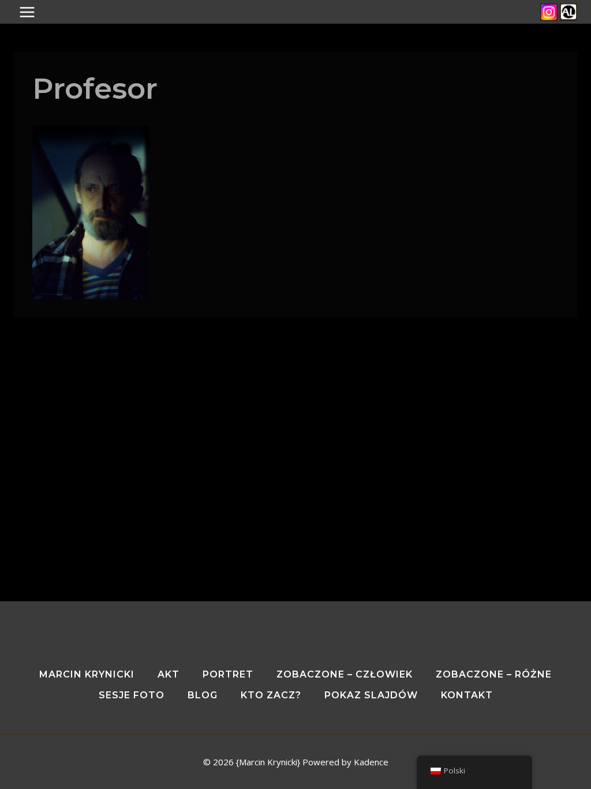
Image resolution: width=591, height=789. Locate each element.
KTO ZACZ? (271, 695)
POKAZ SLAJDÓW (371, 695)
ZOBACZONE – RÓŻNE (494, 674)
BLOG (203, 695)
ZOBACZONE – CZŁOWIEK (344, 674)
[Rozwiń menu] (33, 12)
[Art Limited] (568, 12)
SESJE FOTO (131, 695)
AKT (168, 674)
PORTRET (228, 674)
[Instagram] (549, 12)
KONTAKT (467, 695)
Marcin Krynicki (86, 674)
